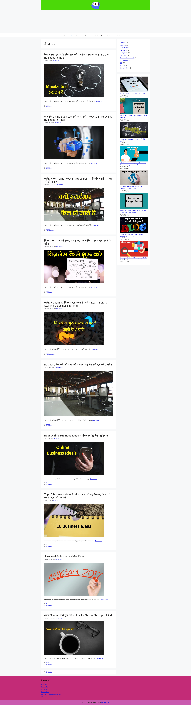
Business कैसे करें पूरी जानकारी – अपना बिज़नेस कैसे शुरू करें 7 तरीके (78, 364)
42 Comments (49, 664)
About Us (44, 684)
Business (77, 35)
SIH (121, 63)
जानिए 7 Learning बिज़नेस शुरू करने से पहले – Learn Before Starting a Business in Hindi (75, 304)
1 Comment (49, 292)
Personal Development (127, 58)
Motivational (124, 55)
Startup (70, 35)
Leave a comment (50, 230)
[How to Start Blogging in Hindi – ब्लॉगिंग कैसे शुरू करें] (134, 130)
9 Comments (49, 106)
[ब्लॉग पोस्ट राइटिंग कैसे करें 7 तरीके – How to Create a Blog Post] (134, 106)
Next (50, 672)
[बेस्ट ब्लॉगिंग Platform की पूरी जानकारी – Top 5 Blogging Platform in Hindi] (134, 178)
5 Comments (49, 605)
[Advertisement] (95, 21)
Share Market (124, 60)
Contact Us (107, 35)
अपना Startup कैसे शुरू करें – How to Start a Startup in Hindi (78, 615)
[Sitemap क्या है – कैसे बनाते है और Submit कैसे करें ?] (134, 249)
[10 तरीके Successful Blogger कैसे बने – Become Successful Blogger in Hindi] (134, 201)
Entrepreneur (86, 35)
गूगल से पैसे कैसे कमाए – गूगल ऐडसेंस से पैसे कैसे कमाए (132, 93)
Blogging (122, 42)
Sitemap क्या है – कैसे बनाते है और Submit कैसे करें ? (133, 258)
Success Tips (124, 68)
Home (63, 35)
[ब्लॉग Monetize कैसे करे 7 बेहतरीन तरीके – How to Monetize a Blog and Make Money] (134, 154)
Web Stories (126, 35)
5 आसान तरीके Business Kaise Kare (64, 556)
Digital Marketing (97, 35)
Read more (99, 101)
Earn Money (123, 50)
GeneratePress (105, 702)
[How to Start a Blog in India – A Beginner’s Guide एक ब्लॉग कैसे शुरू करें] (134, 225)
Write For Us (116, 35)
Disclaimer (44, 689)
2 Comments (49, 425)
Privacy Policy (45, 692)
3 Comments (49, 546)
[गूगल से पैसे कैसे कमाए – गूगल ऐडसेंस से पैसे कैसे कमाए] (134, 85)
